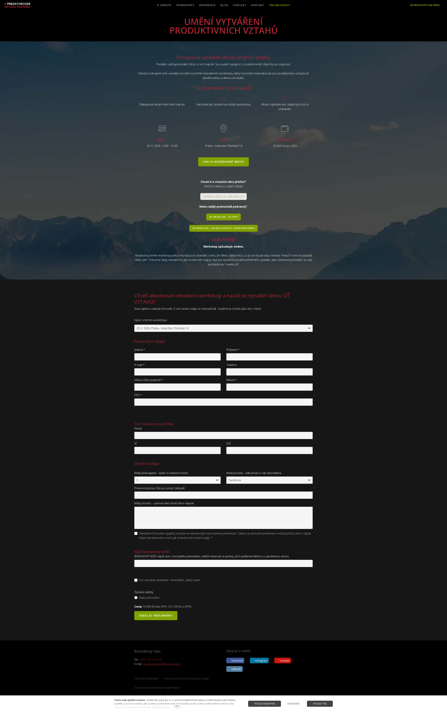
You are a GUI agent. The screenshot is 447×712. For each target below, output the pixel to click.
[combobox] (223, 328)
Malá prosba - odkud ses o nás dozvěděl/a (253, 473)
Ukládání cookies (161, 707)
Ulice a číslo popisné (148, 380)
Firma (138, 428)
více (177, 705)
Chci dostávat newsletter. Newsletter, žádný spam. (170, 580)
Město (231, 380)
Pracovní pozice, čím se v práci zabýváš (159, 488)
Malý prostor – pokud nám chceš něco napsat (164, 503)
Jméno (139, 350)
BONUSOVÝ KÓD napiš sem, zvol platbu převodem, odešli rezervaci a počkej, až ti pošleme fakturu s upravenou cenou (211, 556)
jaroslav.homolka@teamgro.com (162, 664)
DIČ (228, 443)
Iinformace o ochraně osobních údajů (186, 678)
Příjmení (232, 350)
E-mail (139, 365)
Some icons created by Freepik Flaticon (157, 687)
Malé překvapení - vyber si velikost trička (161, 473)
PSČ (138, 395)
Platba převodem (149, 598)
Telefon (231, 365)
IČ (135, 443)
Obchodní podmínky (146, 678)
